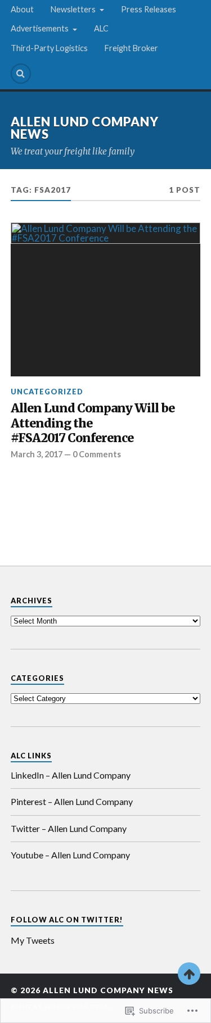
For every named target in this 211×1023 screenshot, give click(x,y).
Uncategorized (47, 391)
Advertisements (40, 28)
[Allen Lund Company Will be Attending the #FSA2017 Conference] (106, 299)
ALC (101, 28)
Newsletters (73, 9)
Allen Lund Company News (85, 128)
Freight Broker (131, 48)
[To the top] (189, 973)
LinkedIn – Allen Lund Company (71, 775)
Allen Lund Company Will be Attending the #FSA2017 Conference (92, 423)
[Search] (21, 73)
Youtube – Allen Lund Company (70, 854)
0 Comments (97, 454)
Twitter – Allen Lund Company (69, 828)
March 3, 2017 (36, 454)
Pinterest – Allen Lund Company (72, 801)
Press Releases (148, 9)
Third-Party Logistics (49, 48)
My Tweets (33, 940)
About (22, 9)
